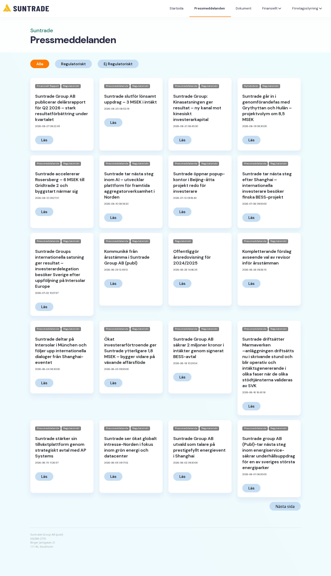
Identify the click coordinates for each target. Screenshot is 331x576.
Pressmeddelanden (209, 8)
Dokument (243, 8)
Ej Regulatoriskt (118, 63)
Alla (39, 63)
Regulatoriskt (73, 63)
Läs (44, 140)
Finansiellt (270, 8)
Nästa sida (285, 506)
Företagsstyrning (305, 8)
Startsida (176, 8)
